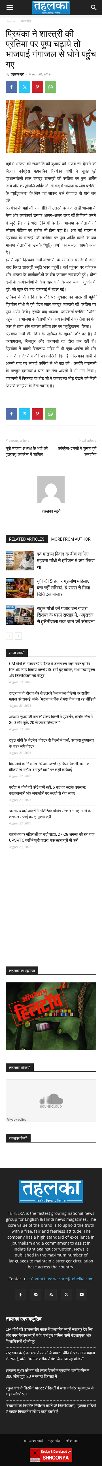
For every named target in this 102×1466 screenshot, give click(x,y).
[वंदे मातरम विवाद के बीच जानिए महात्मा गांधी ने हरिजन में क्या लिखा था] (20, 560)
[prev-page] (9, 636)
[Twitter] (24, 87)
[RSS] (51, 1294)
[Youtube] (81, 1294)
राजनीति (26, 21)
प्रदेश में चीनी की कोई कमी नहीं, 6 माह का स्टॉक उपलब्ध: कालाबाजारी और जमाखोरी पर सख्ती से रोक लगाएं (47, 790)
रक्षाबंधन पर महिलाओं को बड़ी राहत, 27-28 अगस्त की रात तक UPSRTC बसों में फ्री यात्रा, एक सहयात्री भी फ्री (51, 837)
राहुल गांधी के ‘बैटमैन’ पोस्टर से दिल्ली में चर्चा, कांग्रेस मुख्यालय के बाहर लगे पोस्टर (51, 743)
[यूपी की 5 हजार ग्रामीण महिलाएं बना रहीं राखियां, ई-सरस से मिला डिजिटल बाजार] (20, 588)
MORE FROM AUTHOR (71, 539)
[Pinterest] (37, 87)
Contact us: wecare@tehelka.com (62, 1278)
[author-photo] (51, 503)
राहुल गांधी (54, 1440)
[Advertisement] (48, 912)
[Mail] (35, 1294)
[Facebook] (11, 87)
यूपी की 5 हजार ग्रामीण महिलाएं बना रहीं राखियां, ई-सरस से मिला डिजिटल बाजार (63, 587)
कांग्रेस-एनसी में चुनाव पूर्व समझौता (77, 451)
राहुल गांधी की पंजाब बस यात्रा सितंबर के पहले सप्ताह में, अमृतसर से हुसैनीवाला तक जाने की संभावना (66, 615)
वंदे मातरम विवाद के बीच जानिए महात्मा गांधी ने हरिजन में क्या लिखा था (66, 560)
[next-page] (18, 636)
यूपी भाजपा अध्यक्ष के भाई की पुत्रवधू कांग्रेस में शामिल (27, 451)
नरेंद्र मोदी (72, 1440)
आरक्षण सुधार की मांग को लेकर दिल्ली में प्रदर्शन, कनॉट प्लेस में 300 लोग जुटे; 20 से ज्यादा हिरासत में (51, 719)
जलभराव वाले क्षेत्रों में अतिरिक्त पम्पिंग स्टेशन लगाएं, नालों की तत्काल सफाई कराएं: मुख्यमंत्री (50, 814)
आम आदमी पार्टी (33, 1440)
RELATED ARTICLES (26, 539)
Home (10, 21)
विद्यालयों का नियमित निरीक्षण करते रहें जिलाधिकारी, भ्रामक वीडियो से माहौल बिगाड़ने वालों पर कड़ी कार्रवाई (49, 766)
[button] (10, 7)
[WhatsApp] (50, 87)
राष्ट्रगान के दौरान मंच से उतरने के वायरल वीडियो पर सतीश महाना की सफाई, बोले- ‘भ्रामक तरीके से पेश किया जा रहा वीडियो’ (52, 696)
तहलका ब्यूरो (17, 74)
